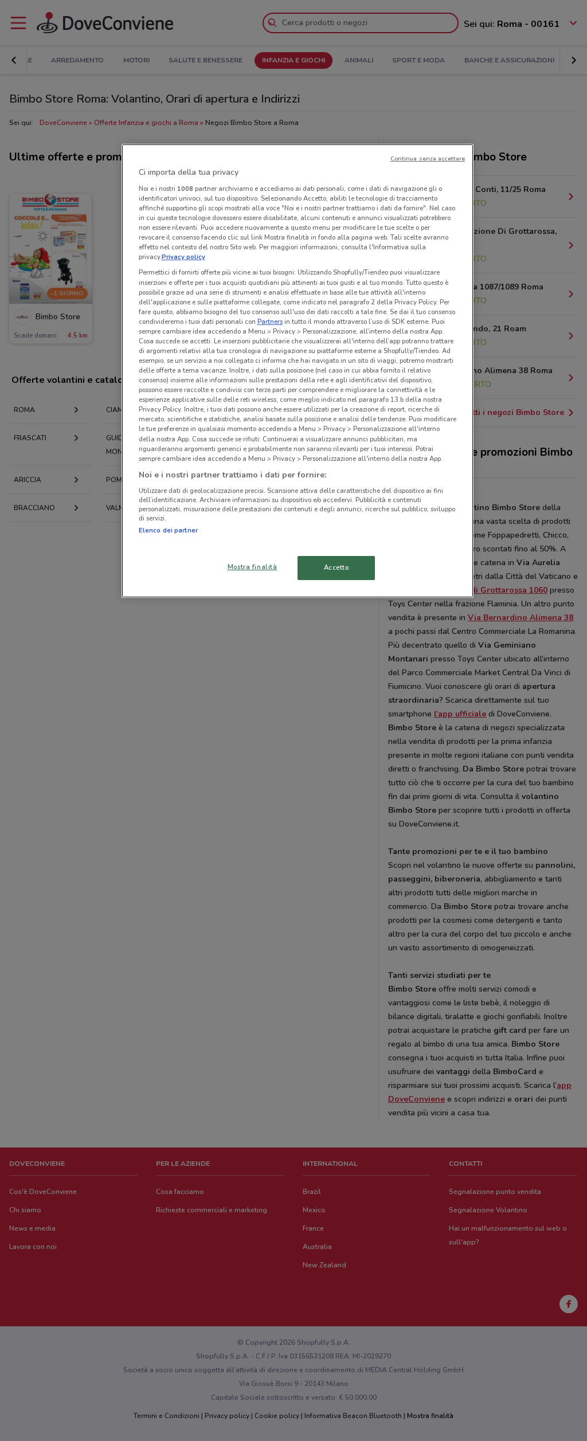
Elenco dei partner (168, 530)
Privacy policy (183, 256)
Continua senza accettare (427, 158)
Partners (270, 321)
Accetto (336, 567)
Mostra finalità (252, 566)
